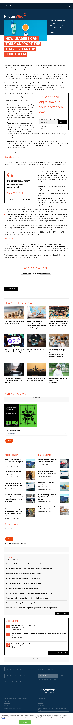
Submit (62, 122)
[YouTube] (20, 681)
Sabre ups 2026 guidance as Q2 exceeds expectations (36, 379)
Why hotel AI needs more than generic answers (22, 588)
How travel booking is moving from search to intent (23, 573)
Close (25, 722)
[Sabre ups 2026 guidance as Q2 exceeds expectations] (36, 369)
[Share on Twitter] (53, 36)
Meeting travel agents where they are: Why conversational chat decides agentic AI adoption (36, 325)
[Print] (62, 36)
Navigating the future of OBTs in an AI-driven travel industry (13, 380)
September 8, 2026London (16, 646)
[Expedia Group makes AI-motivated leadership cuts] (30, 486)
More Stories (61, 613)
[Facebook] (5, 681)
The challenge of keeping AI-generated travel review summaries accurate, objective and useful (58, 353)
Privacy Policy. (24, 543)
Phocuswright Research (17, 669)
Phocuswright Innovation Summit (18, 66)
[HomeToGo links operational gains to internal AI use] (14, 312)
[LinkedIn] (9, 681)
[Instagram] (13, 681)
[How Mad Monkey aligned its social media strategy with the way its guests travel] (59, 312)
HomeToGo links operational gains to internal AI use (14, 322)
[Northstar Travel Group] (49, 690)
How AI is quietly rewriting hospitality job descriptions (14, 473)
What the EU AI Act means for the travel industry (35, 351)
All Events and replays (58, 652)
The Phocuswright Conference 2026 (23, 625)
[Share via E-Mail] (59, 36)
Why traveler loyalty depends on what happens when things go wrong (29, 593)
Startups (61, 21)
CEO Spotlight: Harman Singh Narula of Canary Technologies (58, 380)
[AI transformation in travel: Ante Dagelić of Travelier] (64, 463)
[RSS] (17, 681)
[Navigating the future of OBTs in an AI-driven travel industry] (14, 369)
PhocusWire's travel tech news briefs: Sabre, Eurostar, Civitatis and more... (48, 485)
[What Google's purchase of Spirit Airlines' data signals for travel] (30, 463)
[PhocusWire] (15, 16)
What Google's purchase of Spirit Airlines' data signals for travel (14, 462)
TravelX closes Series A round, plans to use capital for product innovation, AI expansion (14, 498)
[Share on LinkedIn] (56, 36)
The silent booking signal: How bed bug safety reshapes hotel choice (29, 603)
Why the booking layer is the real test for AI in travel (23, 583)
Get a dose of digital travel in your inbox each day (51, 104)
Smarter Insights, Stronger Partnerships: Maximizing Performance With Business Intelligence (38, 635)
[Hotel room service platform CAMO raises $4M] (64, 510)
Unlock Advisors (45, 273)
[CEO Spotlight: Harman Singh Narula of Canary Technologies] (59, 369)
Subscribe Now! (45, 669)
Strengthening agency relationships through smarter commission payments (31, 608)
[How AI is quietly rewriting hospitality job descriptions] (30, 475)
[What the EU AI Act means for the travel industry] (36, 340)
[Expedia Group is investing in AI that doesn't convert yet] (14, 340)
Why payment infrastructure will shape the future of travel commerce (29, 564)
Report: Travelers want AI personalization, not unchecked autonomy (29, 569)
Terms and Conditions (52, 126)
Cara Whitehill (26, 273)
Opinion (53, 21)
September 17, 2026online (16, 638)
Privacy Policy (59, 679)
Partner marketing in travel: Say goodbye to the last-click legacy (27, 598)
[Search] (70, 6)
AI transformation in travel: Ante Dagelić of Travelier (47, 461)
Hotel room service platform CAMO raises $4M (48, 508)
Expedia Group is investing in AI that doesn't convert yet (14, 351)
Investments (11, 289)
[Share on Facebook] (50, 36)
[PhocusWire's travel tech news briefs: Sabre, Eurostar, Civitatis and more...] (64, 486)
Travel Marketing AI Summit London (23, 644)
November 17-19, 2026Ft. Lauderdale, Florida (17, 628)
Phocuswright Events (17, 675)
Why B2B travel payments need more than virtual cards (24, 578)
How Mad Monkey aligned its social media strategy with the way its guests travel (58, 324)
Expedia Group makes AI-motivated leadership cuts (14, 484)
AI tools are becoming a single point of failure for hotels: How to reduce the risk (13, 512)
